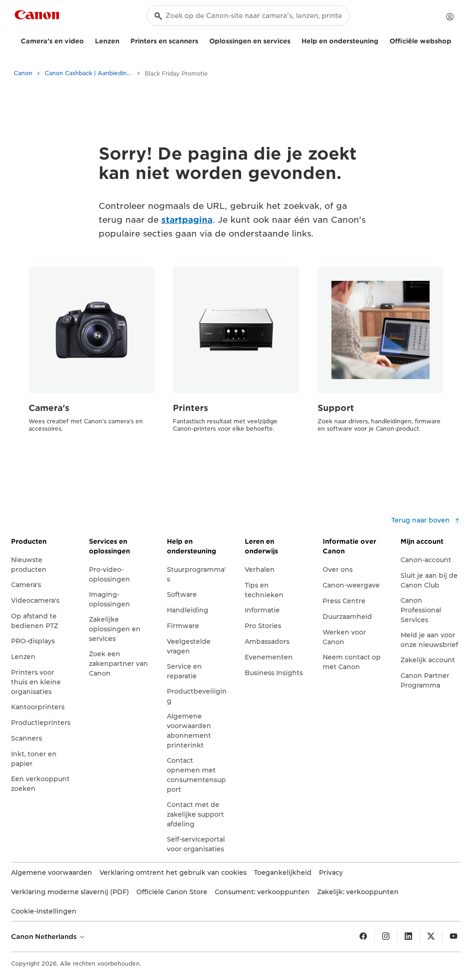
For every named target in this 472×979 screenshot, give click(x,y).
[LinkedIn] (408, 936)
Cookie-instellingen (44, 911)
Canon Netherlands (44, 936)
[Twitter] (431, 936)
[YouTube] (453, 936)
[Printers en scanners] (202, 40)
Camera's (49, 408)
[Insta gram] (385, 936)
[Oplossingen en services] (294, 40)
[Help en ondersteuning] (382, 40)
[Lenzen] (123, 40)
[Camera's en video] (87, 40)
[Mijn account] (449, 16)
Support (336, 408)
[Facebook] (363, 936)
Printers (190, 408)
